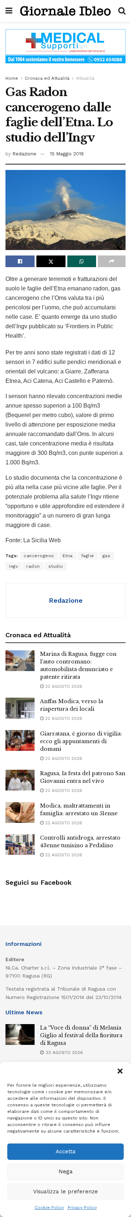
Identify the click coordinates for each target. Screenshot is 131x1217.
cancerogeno (39, 555)
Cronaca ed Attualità (47, 78)
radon (33, 566)
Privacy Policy (82, 1207)
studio (55, 566)
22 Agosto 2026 (63, 686)
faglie (87, 555)
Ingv (13, 566)
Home (11, 78)
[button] (120, 1071)
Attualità (85, 78)
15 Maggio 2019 (67, 153)
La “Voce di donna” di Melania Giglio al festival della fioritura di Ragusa (81, 1035)
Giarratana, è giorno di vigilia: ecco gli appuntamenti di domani (81, 741)
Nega (66, 1171)
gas (107, 555)
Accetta (66, 1151)
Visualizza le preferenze (65, 1191)
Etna (68, 555)
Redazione (24, 153)
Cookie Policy (49, 1207)
